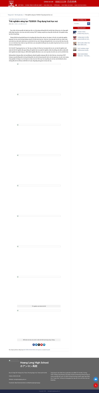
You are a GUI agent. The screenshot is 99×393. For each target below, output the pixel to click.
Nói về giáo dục (24, 19)
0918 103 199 (49, 1)
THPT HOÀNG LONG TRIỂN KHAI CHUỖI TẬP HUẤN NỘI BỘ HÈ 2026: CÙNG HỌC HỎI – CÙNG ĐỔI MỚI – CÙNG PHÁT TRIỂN (83, 49)
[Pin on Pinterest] (41, 344)
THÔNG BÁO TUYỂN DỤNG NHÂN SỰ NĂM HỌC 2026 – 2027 (83, 38)
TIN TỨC (18, 8)
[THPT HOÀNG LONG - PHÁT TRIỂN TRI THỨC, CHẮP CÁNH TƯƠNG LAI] (11, 4)
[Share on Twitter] (36, 344)
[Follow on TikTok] (71, 2)
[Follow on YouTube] (75, 2)
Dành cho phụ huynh (80, 5)
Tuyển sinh (57, 5)
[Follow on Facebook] (68, 2)
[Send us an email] (73, 2)
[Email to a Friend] (39, 344)
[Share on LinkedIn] (44, 344)
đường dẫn (47, 349)
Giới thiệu (20, 5)
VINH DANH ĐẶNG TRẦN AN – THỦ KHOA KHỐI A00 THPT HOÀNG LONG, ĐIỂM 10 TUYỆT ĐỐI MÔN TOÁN (83, 55)
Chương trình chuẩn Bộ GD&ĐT (33, 5)
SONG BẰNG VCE (48, 5)
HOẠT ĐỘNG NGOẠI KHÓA (14, 19)
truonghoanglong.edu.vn (20, 379)
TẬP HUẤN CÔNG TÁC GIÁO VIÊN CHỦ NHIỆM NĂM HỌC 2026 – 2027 (83, 44)
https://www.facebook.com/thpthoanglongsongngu (27, 382)
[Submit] (65, 2)
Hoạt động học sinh (67, 5)
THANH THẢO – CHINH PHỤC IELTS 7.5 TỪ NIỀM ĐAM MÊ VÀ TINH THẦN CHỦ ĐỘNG (83, 33)
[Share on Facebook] (33, 344)
